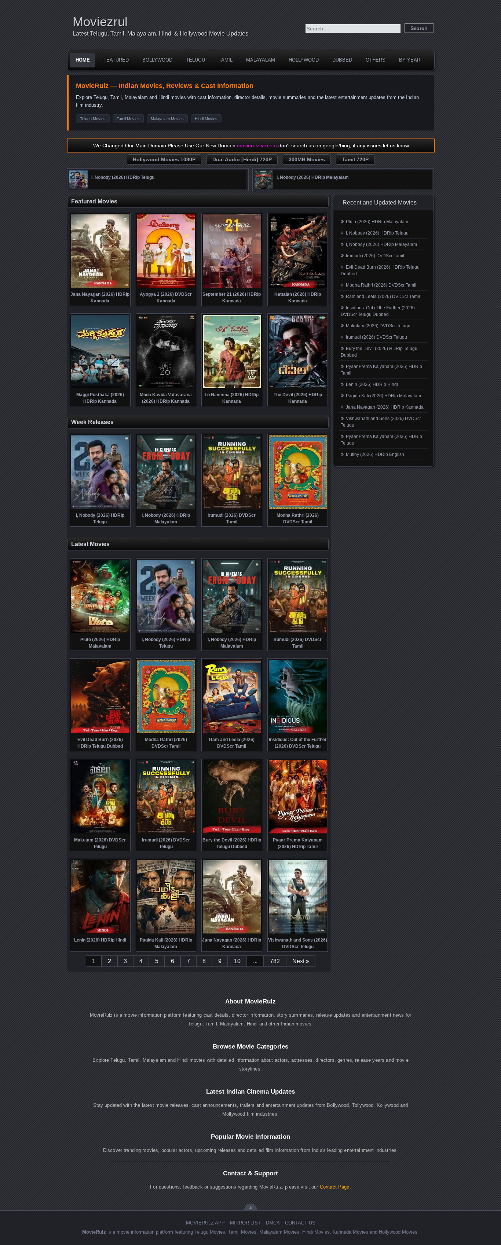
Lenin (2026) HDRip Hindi (372, 384)
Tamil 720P (355, 159)
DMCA (273, 1223)
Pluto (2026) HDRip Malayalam (377, 221)
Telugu (195, 60)
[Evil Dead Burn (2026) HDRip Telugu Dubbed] (100, 732)
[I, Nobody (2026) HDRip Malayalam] (264, 187)
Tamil (226, 60)
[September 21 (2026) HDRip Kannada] (232, 287)
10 (237, 961)
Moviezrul (100, 21)
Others (375, 60)
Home (83, 60)
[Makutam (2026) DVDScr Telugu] (100, 833)
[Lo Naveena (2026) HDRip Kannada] (232, 387)
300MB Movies (307, 159)
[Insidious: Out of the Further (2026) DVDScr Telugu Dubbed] (298, 732)
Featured (116, 60)
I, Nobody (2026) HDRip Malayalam (381, 244)
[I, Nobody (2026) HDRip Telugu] (78, 187)
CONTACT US (300, 1223)
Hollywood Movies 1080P (164, 159)
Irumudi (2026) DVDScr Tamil (375, 255)
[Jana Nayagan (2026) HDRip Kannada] (100, 287)
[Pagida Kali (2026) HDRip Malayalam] (166, 933)
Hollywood (304, 60)
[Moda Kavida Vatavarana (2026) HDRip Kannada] (166, 387)
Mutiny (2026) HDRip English (375, 454)
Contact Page (335, 1187)
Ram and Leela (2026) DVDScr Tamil (383, 296)
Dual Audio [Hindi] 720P (242, 159)
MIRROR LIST (245, 1223)
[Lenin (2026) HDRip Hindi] (100, 933)
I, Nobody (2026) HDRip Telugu (377, 233)
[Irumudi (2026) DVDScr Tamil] (232, 508)
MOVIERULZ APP (205, 1223)
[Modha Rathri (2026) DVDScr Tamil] (298, 508)
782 (275, 961)
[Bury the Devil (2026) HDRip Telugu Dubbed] (232, 833)
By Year (409, 60)
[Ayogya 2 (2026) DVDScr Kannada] (166, 287)
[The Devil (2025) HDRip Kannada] (298, 387)
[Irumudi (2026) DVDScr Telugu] (166, 833)
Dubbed (342, 60)
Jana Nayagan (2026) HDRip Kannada (385, 407)
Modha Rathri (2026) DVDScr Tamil (381, 285)
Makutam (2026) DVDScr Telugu (378, 325)
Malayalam (260, 60)
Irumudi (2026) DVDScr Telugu (376, 337)
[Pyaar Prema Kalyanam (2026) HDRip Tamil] (298, 833)
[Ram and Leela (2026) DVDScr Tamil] (232, 732)
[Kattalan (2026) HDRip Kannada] (298, 287)
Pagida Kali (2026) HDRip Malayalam (383, 395)
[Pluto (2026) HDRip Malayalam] (100, 632)
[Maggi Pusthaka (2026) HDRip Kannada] (100, 387)
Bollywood (157, 60)
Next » (300, 961)
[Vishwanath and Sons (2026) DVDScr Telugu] (298, 933)
